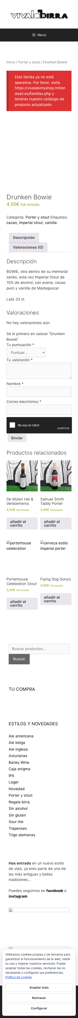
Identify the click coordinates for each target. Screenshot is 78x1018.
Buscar (19, 659)
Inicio (10, 62)
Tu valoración (19, 360)
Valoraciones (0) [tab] (28, 247)
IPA (11, 775)
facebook (54, 891)
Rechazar (39, 998)
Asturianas (18, 756)
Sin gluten (17, 815)
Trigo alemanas (22, 835)
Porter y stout (29, 62)
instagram (18, 896)
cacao (11, 223)
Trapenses (18, 828)
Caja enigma (19, 769)
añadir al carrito (18, 523)
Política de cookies (18, 977)
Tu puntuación (20, 345)
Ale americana (21, 736)
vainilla (51, 223)
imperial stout (31, 223)
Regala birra (19, 802)
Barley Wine (19, 762)
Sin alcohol (18, 808)
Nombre (15, 384)
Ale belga (17, 742)
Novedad (17, 789)
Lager (14, 782)
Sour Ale (16, 822)
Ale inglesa (18, 749)
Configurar (39, 1008)
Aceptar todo (39, 987)
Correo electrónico (23, 402)
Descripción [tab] (24, 237)
